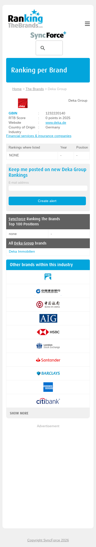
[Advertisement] (48, 477)
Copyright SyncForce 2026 (48, 540)
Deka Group (24, 243)
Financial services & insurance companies (38, 136)
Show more (19, 413)
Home (17, 89)
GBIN (13, 113)
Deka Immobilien (22, 251)
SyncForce (17, 219)
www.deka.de (56, 122)
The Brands (35, 89)
